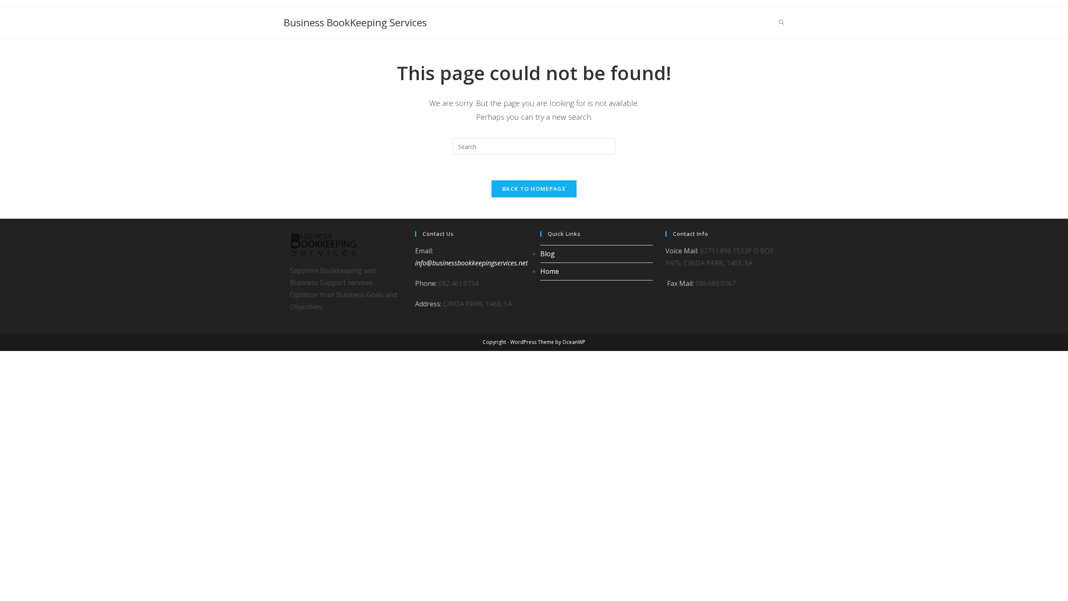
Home (549, 271)
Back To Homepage (534, 188)
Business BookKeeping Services (355, 22)
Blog (547, 253)
